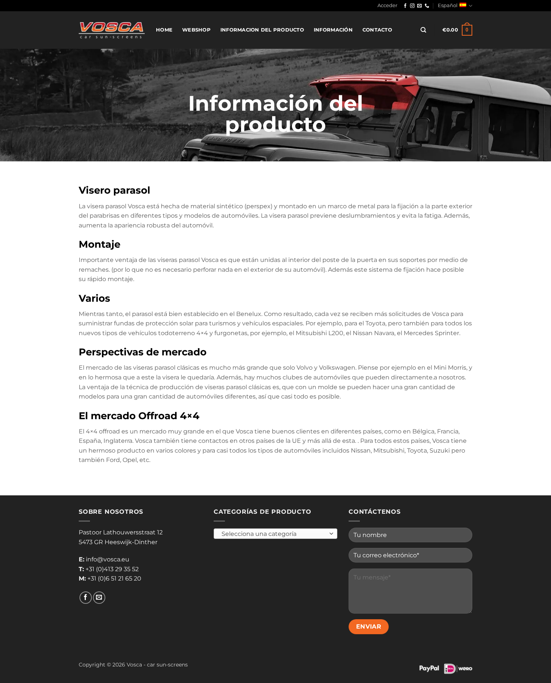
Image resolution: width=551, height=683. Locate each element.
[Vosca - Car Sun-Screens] (112, 30)
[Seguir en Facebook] (405, 6)
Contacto (377, 30)
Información (333, 30)
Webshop (196, 30)
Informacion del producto (262, 30)
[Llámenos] (427, 6)
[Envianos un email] (419, 6)
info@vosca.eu (107, 559)
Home (164, 30)
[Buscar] (423, 30)
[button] (387, 5)
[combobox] (275, 533)
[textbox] (274, 534)
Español (448, 5)
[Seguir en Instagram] (412, 6)
